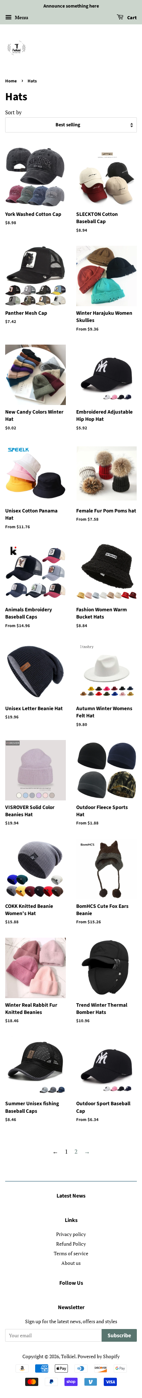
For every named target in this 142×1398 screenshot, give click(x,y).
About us (71, 1263)
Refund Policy (71, 1243)
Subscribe (119, 1335)
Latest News (71, 1196)
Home (11, 81)
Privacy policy (71, 1234)
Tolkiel (68, 1356)
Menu (20, 17)
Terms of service (71, 1253)
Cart (131, 17)
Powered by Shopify (99, 1356)
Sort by (13, 112)
